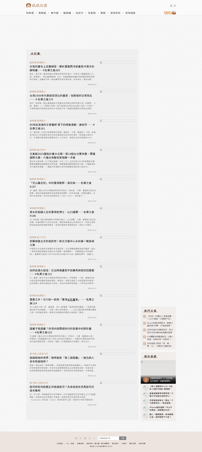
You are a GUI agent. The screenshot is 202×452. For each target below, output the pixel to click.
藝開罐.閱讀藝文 (38, 62)
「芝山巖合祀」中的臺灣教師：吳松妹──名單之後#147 (61, 184)
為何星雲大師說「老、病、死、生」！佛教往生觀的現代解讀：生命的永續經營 (160, 344)
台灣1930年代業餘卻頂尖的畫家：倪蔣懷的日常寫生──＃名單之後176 (61, 97)
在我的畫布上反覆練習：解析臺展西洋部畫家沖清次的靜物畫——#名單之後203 (62, 68)
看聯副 (42, 12)
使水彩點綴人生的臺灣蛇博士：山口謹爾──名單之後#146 (62, 213)
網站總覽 (142, 443)
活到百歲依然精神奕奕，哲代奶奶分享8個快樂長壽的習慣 (160, 331)
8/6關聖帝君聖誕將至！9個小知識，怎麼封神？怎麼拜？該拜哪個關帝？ (160, 338)
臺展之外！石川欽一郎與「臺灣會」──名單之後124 (62, 301)
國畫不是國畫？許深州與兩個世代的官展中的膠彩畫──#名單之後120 (61, 330)
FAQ (67, 443)
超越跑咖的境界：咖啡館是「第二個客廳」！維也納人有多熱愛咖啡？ (62, 359)
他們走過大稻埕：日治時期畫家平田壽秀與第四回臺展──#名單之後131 (62, 272)
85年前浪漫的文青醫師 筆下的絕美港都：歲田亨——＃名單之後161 (62, 126)
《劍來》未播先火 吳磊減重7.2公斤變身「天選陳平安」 (159, 317)
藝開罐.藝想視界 (38, 149)
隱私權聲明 (105, 443)
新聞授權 (80, 443)
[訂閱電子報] (169, 13)
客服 (72, 443)
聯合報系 (115, 443)
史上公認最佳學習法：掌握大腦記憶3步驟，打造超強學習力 (160, 324)
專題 (103, 12)
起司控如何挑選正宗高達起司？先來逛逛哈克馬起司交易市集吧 (62, 388)
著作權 (97, 443)
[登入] (171, 5)
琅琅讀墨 (130, 12)
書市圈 (55, 12)
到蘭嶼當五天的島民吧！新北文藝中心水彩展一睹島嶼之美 (62, 243)
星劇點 (92, 12)
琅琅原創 (115, 12)
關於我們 (132, 443)
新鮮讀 (30, 12)
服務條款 (90, 443)
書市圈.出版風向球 (39, 353)
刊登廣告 (60, 443)
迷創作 (79, 12)
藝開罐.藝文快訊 (38, 237)
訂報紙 (124, 443)
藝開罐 (67, 12)
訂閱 (122, 438)
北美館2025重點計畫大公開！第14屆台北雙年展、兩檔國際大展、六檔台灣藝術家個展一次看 (62, 155)
